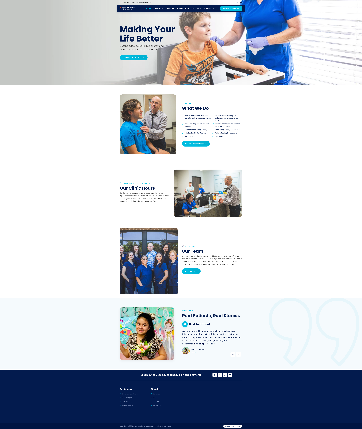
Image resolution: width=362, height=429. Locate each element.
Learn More (190, 271)
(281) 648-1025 (125, 2)
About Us (195, 8)
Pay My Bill (170, 8)
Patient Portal (183, 8)
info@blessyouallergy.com (141, 2)
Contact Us (209, 8)
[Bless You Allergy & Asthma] (127, 8)
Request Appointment (231, 8)
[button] (232, 354)
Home (148, 8)
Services (157, 8)
